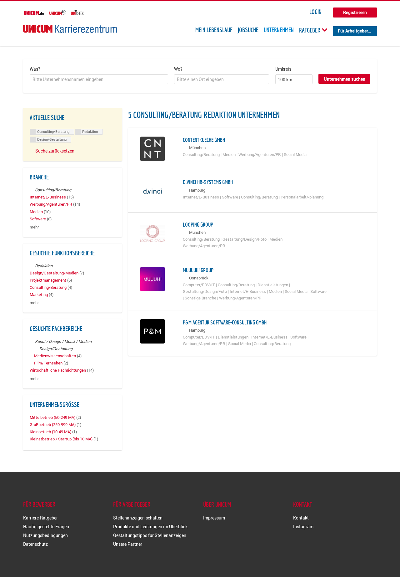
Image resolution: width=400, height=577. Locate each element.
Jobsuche (248, 30)
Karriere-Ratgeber (40, 518)
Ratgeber (310, 30)
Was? (35, 69)
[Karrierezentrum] (70, 29)
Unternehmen (279, 30)
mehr (34, 227)
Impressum (214, 518)
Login (315, 11)
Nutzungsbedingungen (45, 535)
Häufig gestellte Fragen (46, 526)
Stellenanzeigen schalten (137, 518)
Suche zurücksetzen (54, 151)
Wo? (178, 69)
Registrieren (355, 12)
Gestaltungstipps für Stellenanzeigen (149, 535)
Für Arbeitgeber (353, 31)
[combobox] (99, 79)
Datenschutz (35, 544)
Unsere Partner (127, 544)
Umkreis (283, 69)
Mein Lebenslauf (213, 30)
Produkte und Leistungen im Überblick (150, 526)
